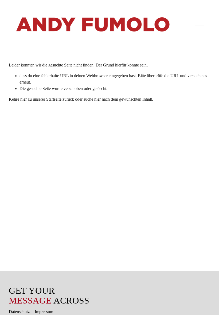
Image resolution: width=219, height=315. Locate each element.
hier (23, 99)
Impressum (44, 311)
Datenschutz (19, 311)
